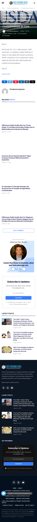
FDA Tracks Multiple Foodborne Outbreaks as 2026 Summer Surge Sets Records (23, 349)
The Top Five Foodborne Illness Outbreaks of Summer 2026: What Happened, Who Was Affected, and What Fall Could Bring (23, 336)
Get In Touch (29, 505)
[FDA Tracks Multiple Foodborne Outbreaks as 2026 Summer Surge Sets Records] (7, 349)
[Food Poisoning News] (18, 3)
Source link (6, 74)
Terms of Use (19, 505)
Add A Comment (18, 230)
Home (14, 488)
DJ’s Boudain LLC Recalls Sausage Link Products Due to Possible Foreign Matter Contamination (16, 188)
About (20, 488)
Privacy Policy (17, 304)
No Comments (23, 33)
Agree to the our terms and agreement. (19, 468)
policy (24, 468)
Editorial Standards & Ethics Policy (17, 490)
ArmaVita (31, 511)
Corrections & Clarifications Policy (17, 496)
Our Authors (10, 498)
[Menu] (3, 3)
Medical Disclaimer (23, 498)
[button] (3, 493)
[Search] (34, 3)
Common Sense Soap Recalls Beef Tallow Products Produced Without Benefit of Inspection (16, 158)
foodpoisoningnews (13, 31)
